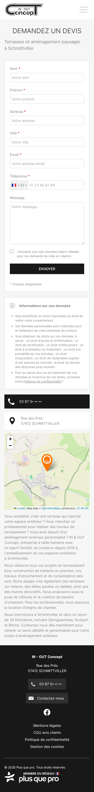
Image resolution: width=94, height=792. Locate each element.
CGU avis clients (47, 732)
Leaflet (20, 508)
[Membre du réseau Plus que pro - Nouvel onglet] (47, 777)
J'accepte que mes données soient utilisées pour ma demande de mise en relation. (48, 254)
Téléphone (18, 176)
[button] (47, 463)
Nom (14, 68)
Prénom (16, 90)
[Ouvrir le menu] (83, 10)
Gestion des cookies (47, 746)
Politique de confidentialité (42, 381)
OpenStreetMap (51, 508)
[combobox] (47, 142)
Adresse (16, 111)
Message (17, 197)
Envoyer (47, 269)
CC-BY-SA (82, 508)
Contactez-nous (50, 698)
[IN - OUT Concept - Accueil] (24, 9)
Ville (13, 133)
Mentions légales (47, 725)
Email (14, 154)
